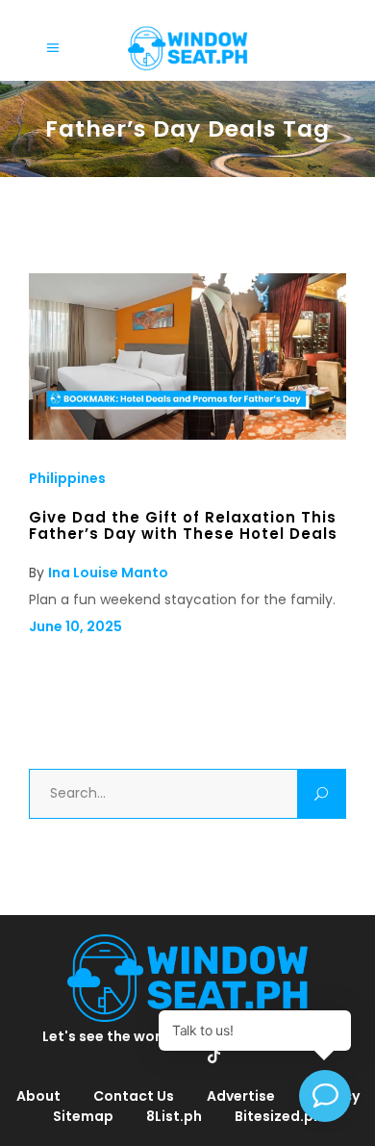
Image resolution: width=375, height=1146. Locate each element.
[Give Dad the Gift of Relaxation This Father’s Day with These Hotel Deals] (187, 435)
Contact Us (133, 1096)
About (38, 1096)
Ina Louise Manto (108, 572)
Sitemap (83, 1116)
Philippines (67, 478)
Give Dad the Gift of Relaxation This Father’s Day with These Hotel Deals (183, 525)
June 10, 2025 (75, 626)
